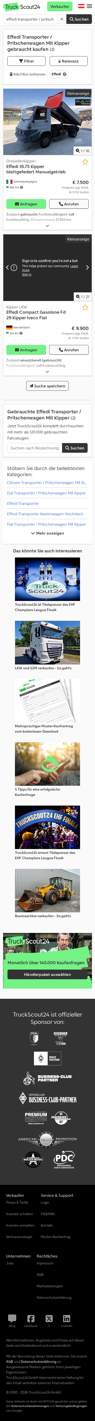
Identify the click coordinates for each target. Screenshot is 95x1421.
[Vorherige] (8, 121)
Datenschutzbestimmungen (30, 1406)
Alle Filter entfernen (29, 74)
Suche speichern (49, 385)
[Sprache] (81, 6)
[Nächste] (87, 121)
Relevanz (70, 61)
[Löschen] (62, 19)
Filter (28, 61)
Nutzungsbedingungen (71, 1406)
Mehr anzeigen (49, 533)
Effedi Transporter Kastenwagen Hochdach (45, 513)
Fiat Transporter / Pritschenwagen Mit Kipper (46, 524)
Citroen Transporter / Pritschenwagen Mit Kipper (50, 482)
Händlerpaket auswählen (47, 974)
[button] (89, 6)
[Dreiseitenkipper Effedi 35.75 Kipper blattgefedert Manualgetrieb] (47, 122)
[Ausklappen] (47, 226)
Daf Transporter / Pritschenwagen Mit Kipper (46, 492)
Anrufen (71, 203)
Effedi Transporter (23, 503)
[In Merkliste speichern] (85, 161)
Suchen (81, 19)
